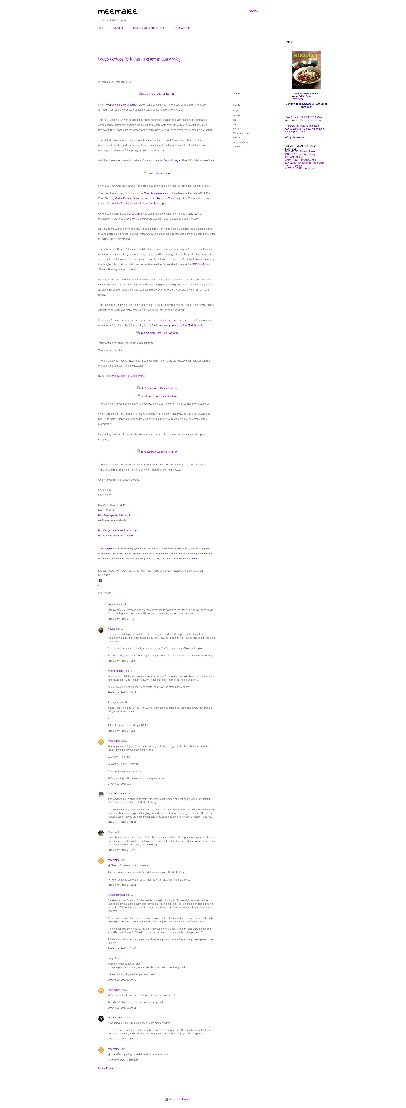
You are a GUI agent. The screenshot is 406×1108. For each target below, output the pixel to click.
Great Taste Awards (155, 193)
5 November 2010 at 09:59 (123, 1060)
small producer (240, 142)
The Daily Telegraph (301, 97)
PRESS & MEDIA (182, 28)
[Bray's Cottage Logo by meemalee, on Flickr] (157, 173)
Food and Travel (166, 198)
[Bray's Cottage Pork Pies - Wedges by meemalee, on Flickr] (157, 332)
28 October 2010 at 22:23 (122, 850)
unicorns (237, 146)
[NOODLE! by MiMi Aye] (306, 88)
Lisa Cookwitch (116, 1017)
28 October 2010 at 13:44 (122, 783)
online (166, 279)
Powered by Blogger (179, 1099)
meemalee (118, 12)
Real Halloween (197, 259)
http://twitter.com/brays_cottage (115, 535)
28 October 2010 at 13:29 (122, 692)
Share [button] (237, 93)
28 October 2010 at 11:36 (122, 619)
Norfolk (236, 115)
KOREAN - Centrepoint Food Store (304, 162)
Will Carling (118, 376)
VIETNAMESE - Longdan (299, 168)
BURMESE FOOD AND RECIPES (148, 28)
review (236, 137)
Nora (110, 832)
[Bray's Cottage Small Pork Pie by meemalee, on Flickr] (157, 94)
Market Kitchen (123, 198)
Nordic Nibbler (116, 670)
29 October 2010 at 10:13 (122, 1007)
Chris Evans (138, 376)
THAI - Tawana (293, 165)
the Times (121, 203)
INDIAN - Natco (294, 157)
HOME (101, 28)
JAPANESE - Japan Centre (300, 160)
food (235, 111)
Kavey (111, 629)
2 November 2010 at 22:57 (123, 1039)
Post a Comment (107, 1068)
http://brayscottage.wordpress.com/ (117, 530)
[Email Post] (100, 581)
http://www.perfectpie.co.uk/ (114, 515)
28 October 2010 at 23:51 (122, 885)
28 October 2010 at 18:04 (122, 822)
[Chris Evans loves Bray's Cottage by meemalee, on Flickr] (157, 396)
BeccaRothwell (116, 894)
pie (234, 119)
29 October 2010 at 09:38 (122, 979)
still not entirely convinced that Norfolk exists (178, 325)
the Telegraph (157, 203)
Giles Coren (135, 213)
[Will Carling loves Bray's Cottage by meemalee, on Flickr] (157, 388)
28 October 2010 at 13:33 (122, 731)
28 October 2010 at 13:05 (122, 661)
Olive (136, 198)
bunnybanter (115, 604)
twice (140, 203)
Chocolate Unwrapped (121, 104)
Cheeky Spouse (117, 793)
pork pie (237, 128)
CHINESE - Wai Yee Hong (300, 154)
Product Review (241, 133)
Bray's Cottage (172, 160)
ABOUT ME (118, 28)
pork (235, 124)
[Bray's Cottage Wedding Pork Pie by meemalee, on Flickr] (157, 452)
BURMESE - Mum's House (300, 151)
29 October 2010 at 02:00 (122, 948)
